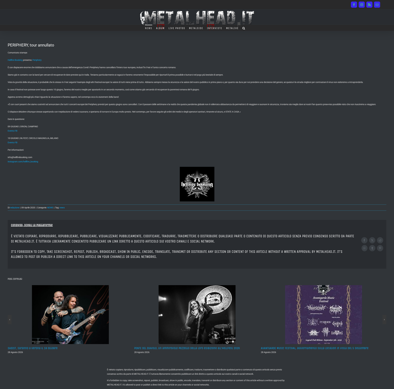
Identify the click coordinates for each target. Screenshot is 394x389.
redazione (14, 207)
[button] (243, 28)
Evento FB (12, 131)
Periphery (37, 60)
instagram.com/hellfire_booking (23, 161)
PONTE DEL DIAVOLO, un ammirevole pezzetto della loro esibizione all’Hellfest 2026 (60, 348)
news (62, 207)
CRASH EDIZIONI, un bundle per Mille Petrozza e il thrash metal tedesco (307, 348)
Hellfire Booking (15, 60)
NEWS (50, 207)
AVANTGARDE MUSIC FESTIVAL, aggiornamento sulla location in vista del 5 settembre (188, 348)
